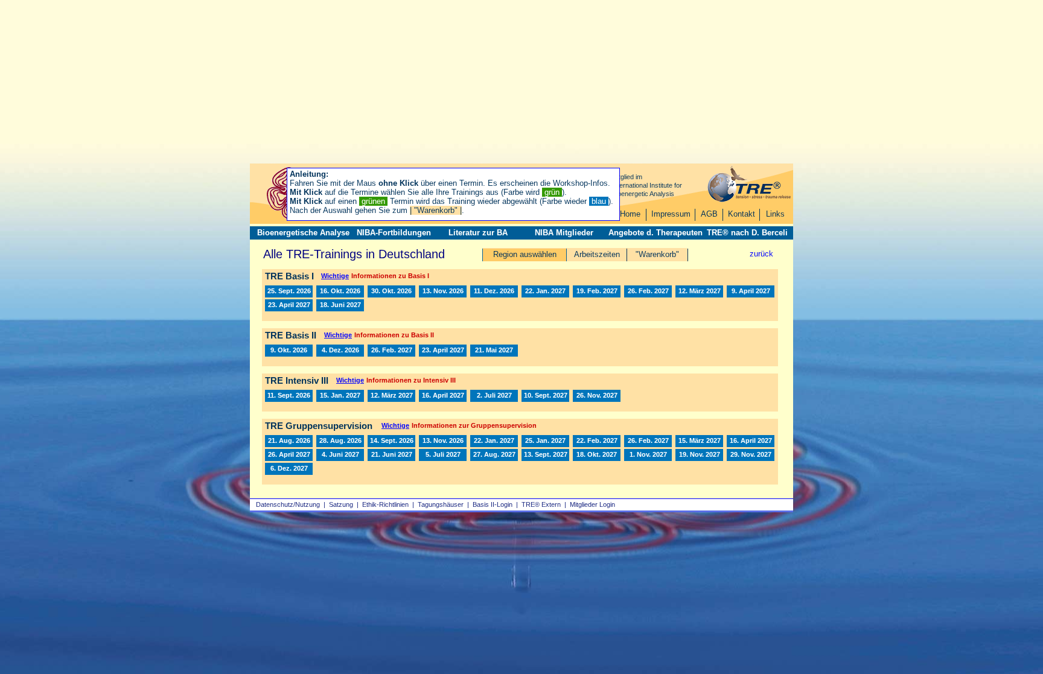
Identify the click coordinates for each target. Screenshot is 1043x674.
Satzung (341, 504)
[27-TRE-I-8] (289, 305)
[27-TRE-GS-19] (699, 455)
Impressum (671, 213)
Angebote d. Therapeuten (655, 232)
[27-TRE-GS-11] (391, 455)
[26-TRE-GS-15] (391, 441)
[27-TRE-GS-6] (699, 441)
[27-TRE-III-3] (443, 396)
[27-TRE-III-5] (545, 396)
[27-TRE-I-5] (699, 291)
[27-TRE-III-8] (596, 396)
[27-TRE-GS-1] (494, 441)
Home (630, 213)
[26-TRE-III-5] (289, 396)
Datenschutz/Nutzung (288, 504)
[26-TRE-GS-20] (443, 441)
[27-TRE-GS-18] (648, 455)
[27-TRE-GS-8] (289, 455)
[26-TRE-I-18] (494, 291)
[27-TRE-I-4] (648, 291)
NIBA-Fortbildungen (394, 232)
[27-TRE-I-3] (596, 291)
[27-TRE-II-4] (494, 351)
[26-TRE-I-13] (289, 291)
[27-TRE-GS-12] (443, 455)
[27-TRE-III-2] (391, 396)
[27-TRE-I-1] (545, 291)
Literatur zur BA (478, 232)
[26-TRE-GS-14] (289, 441)
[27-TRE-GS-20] (750, 455)
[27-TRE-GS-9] (340, 455)
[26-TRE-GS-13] (340, 441)
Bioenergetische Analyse (303, 232)
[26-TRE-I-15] (391, 291)
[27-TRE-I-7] (750, 291)
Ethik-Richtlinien (385, 504)
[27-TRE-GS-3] (648, 441)
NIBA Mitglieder (564, 232)
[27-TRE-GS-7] (750, 441)
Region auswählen (525, 254)
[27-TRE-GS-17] (596, 455)
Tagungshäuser (441, 504)
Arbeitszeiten (597, 254)
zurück (761, 253)
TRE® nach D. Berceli (747, 232)
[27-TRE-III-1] (340, 396)
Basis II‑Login (492, 504)
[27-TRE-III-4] (494, 396)
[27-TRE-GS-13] (494, 455)
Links (775, 213)
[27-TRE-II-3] (443, 351)
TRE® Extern (541, 504)
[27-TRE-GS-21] (289, 469)
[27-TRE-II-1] (391, 351)
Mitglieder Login (592, 504)
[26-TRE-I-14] (340, 291)
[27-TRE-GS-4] (596, 441)
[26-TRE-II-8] (289, 351)
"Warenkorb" (657, 254)
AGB (709, 213)
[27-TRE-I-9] (340, 305)
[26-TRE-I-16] (443, 291)
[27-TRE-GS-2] (545, 441)
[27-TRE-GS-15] (545, 455)
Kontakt (741, 213)
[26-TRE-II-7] (340, 351)
